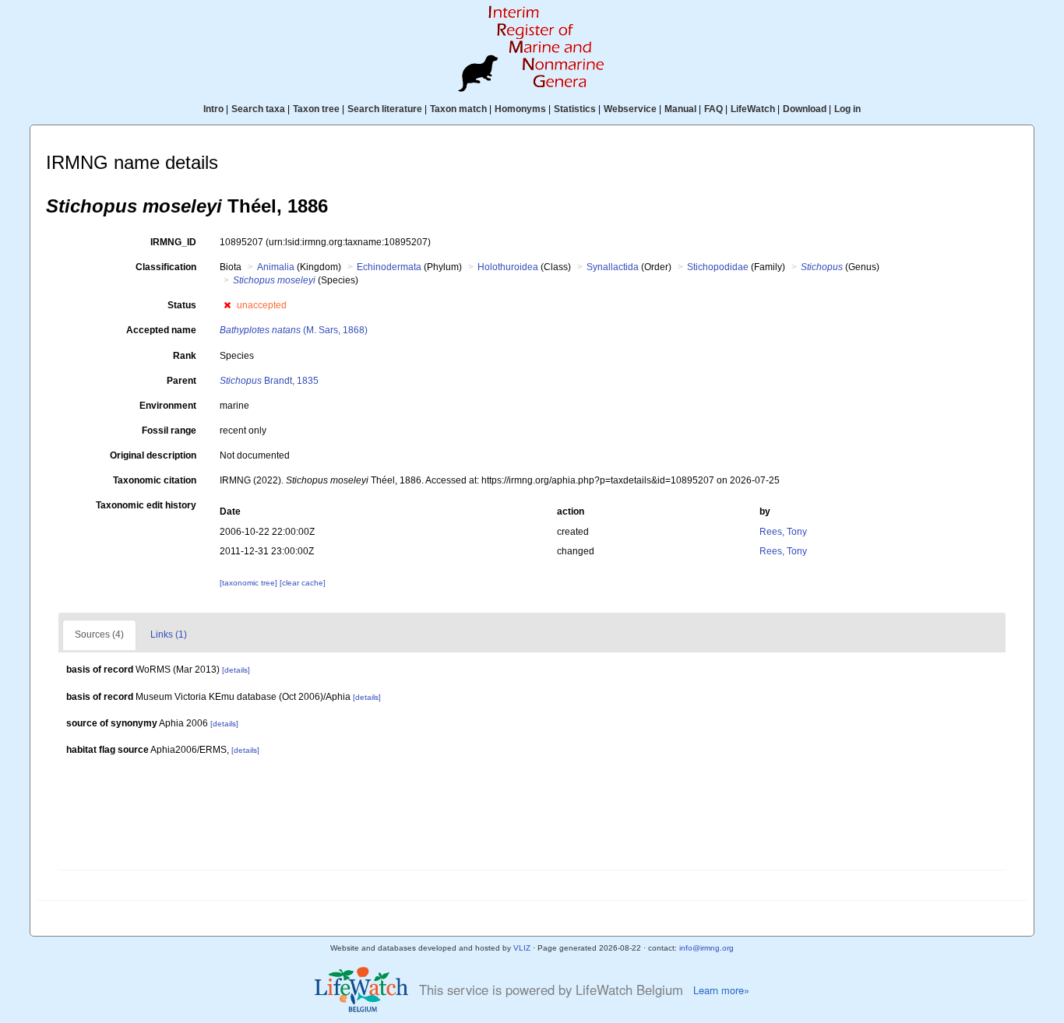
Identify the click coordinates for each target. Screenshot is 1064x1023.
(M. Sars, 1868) (294, 330)
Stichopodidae (718, 267)
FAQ (713, 109)
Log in (847, 109)
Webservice (630, 109)
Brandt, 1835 (269, 380)
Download (804, 109)
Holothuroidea (507, 267)
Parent (181, 380)
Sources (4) (99, 634)
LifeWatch (753, 109)
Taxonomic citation (154, 480)
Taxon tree (316, 109)
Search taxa (258, 109)
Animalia (275, 267)
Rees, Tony (783, 531)
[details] (236, 670)
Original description (153, 455)
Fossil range (169, 430)
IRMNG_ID (173, 242)
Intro (213, 109)
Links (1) (168, 634)
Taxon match (458, 109)
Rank (184, 355)
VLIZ (521, 948)
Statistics (575, 109)
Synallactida (613, 267)
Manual (680, 109)
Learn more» (721, 990)
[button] (227, 305)
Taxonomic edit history (146, 505)
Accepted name (161, 330)
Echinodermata (389, 267)
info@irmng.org (706, 948)
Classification (166, 267)
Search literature (384, 109)
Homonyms (520, 109)
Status (181, 305)
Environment (167, 405)
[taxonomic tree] (250, 582)
